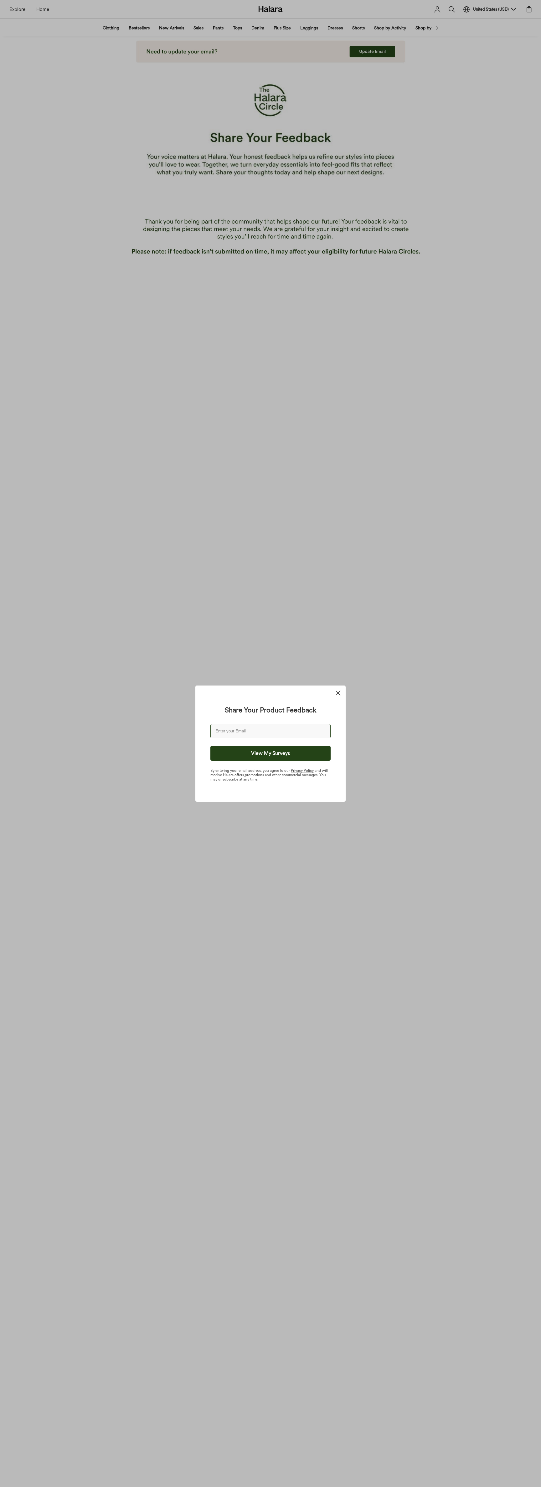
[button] (270, 753)
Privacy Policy (302, 770)
